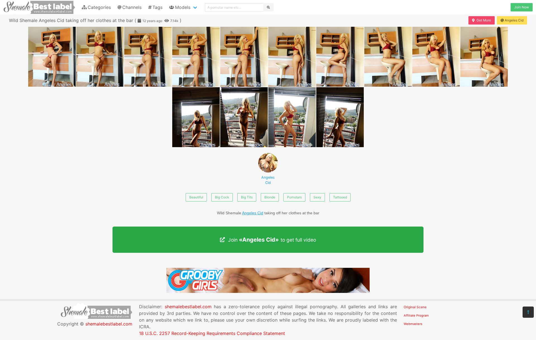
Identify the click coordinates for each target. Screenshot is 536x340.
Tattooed (340, 197)
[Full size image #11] (244, 117)
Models (182, 7)
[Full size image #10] (196, 117)
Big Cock (222, 197)
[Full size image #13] (340, 117)
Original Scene (415, 307)
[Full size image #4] (244, 57)
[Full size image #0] (52, 57)
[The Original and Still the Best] (268, 291)
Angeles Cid (514, 20)
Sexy (317, 197)
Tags (157, 7)
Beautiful (196, 197)
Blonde (269, 197)
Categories (99, 7)
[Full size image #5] (292, 57)
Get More (484, 20)
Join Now (521, 7)
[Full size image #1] (100, 57)
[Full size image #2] (148, 57)
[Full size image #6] (340, 57)
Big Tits (247, 197)
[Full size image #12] (292, 117)
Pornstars (294, 197)
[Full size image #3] (196, 57)
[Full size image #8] (436, 57)
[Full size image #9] (484, 57)
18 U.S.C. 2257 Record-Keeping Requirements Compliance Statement (212, 333)
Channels (132, 7)
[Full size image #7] (388, 57)
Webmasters (413, 324)
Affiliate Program (416, 315)
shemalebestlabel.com (108, 324)
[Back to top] (528, 312)
